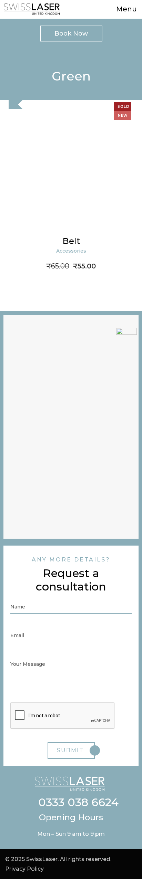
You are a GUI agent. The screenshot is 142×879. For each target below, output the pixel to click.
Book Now (71, 33)
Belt (71, 241)
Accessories (71, 251)
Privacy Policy (24, 869)
